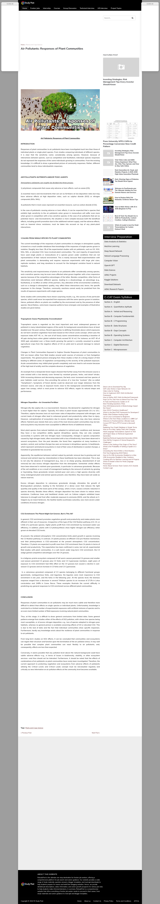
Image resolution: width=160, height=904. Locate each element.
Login (111, 468)
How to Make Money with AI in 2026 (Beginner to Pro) (126, 208)
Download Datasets (112, 284)
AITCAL (136, 901)
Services (115, 466)
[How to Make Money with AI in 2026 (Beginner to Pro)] (108, 209)
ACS (130, 466)
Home (23, 45)
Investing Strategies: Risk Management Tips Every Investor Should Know (118, 82)
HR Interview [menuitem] (103, 8)
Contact (106, 468)
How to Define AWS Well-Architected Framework (120, 397)
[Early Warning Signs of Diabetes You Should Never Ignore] (108, 181)
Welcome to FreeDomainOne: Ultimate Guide (119, 421)
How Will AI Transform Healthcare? (115, 410)
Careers (126, 466)
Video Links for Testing (111, 391)
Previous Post (26, 733)
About (110, 466)
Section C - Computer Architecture (118, 340)
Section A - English (112, 302)
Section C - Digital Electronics (116, 345)
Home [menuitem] (24, 8)
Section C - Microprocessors (115, 349)
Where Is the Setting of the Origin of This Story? (120, 445)
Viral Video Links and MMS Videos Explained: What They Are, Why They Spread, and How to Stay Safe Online (127, 163)
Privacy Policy (108, 901)
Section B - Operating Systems (117, 335)
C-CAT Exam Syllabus (118, 297)
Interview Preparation (118, 236)
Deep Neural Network (113, 251)
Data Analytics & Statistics (115, 241)
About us (87, 901)
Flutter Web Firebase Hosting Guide (115, 414)
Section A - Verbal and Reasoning (118, 311)
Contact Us (97, 901)
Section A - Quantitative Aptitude (118, 307)
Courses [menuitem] (57, 8)
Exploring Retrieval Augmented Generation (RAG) (120, 438)
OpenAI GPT (109, 265)
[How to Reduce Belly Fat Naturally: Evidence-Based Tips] (108, 200)
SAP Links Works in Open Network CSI (116, 389)
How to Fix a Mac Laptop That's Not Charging (119, 429)
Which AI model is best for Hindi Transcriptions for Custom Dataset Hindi (126, 227)
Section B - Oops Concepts (115, 330)
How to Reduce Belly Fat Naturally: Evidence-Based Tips (126, 199)
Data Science (109, 270)
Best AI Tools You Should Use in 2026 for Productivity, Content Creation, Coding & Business (126, 218)
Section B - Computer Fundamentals (119, 316)
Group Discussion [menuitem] (70, 8)
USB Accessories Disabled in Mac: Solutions (118, 457)
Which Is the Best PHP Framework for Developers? (121, 412)
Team (121, 466)
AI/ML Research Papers (114, 289)
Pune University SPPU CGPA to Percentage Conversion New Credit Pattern (119, 144)
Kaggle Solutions (111, 279)
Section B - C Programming (115, 321)
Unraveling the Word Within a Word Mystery (118, 451)
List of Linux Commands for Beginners (116, 417)
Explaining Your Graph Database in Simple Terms (120, 427)
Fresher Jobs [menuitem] (35, 8)
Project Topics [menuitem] (116, 8)
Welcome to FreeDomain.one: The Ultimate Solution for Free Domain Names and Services (126, 190)
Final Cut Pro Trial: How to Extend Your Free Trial (120, 400)
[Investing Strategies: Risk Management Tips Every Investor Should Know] (121, 67)
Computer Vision (111, 260)
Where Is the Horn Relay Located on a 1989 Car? (120, 419)
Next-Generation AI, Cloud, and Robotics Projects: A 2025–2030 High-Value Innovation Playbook (126, 172)
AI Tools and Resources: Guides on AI (116, 402)
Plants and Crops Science (34, 45)
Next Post (95, 733)
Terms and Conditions (123, 901)
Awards (135, 466)
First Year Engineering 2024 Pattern (115, 453)
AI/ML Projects (110, 275)
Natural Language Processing (116, 256)
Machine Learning (111, 246)
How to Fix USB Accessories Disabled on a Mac (119, 455)
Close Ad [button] (10, 4)
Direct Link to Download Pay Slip (114, 387)
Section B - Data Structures (115, 326)
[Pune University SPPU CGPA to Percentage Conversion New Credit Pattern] (121, 129)
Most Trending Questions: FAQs (114, 404)
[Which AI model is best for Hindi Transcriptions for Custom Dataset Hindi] (108, 227)
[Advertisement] (60, 28)
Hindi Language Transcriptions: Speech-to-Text (119, 432)
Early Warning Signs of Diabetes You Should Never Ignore (127, 180)
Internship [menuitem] (47, 8)
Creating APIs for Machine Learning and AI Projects (121, 459)
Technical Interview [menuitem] (87, 8)
